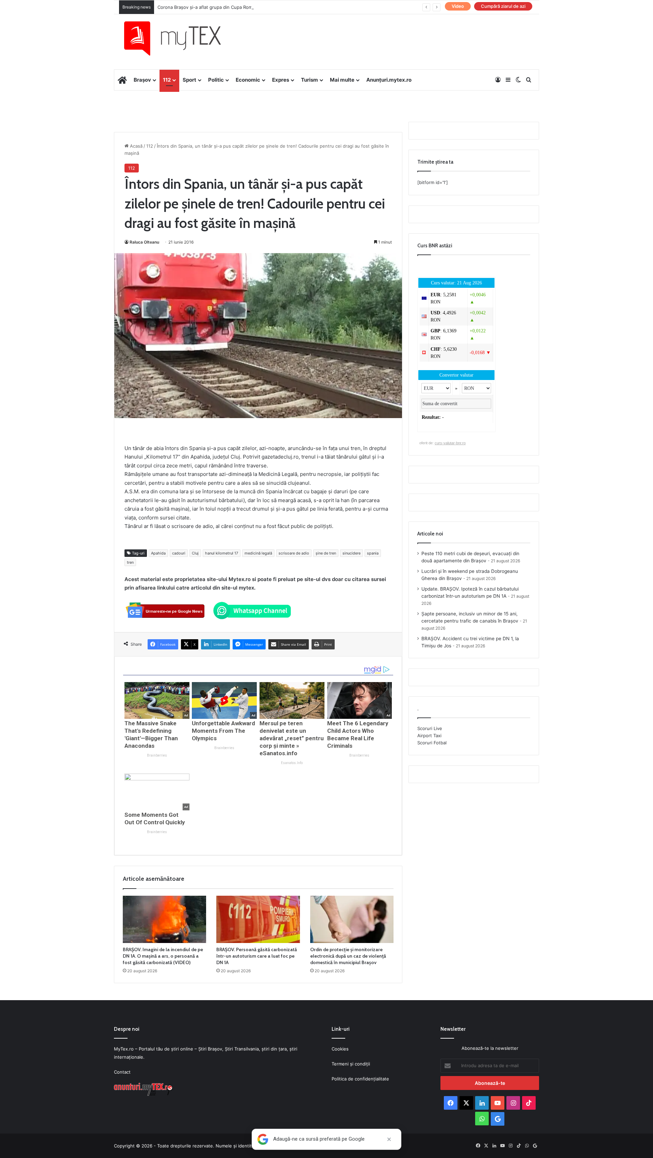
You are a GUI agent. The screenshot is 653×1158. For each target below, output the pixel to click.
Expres (280, 80)
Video (458, 6)
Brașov (142, 80)
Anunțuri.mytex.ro (389, 80)
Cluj (195, 553)
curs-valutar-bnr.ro (450, 443)
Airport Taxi (429, 735)
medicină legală (258, 553)
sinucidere (351, 553)
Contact (122, 1072)
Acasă (136, 146)
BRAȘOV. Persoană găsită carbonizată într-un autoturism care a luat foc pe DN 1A (256, 955)
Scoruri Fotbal (432, 742)
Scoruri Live (429, 728)
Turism (309, 80)
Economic (248, 80)
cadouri (178, 553)
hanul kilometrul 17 (221, 553)
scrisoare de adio (294, 553)
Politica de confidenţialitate (360, 1078)
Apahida (158, 553)
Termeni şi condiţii (351, 1063)
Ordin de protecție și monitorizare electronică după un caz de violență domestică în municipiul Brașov (348, 955)
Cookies (340, 1049)
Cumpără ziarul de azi (503, 6)
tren (130, 562)
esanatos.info (292, 763)
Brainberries (157, 755)
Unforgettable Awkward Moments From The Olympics (223, 731)
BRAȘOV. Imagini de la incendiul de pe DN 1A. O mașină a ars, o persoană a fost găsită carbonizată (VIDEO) (163, 955)
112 (167, 80)
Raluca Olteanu (144, 242)
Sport (189, 80)
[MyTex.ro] (179, 38)
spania (373, 553)
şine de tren (326, 553)
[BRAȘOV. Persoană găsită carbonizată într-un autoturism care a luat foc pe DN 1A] (258, 919)
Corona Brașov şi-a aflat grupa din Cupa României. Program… (221, 7)
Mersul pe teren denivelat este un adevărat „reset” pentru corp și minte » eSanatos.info (291, 738)
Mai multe (342, 80)
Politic (216, 80)
